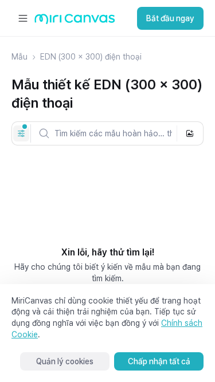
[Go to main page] (74, 21)
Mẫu (19, 56)
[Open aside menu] (22, 18)
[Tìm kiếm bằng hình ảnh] (190, 133)
